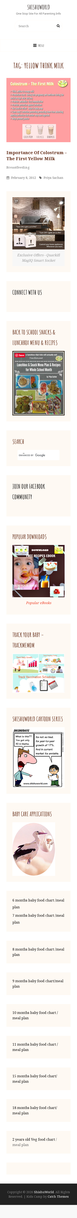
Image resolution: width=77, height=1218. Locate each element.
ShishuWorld (38, 7)
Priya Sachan (53, 178)
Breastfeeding (18, 167)
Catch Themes (58, 1196)
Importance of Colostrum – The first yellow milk (36, 155)
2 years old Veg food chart (33, 1139)
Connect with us (27, 292)
